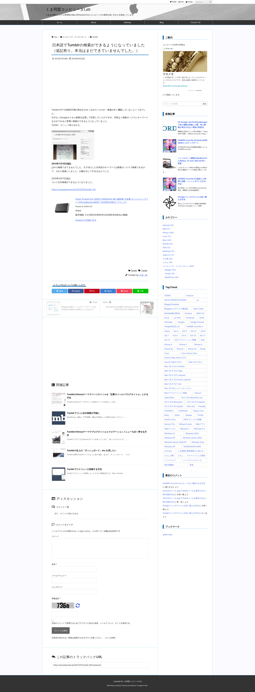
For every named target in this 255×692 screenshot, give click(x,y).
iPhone (168, 233)
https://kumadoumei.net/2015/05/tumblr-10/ (74, 189)
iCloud (167, 331)
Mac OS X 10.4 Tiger (173, 371)
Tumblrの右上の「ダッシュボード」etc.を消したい (91, 450)
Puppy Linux (198, 411)
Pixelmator (183, 411)
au (198, 300)
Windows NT (169, 438)
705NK (167, 295)
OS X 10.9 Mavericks (173, 402)
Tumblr (95, 37)
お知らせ (168, 255)
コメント (55, 536)
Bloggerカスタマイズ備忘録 (176, 309)
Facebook (190, 318)
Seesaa (188, 415)
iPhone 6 (198, 344)
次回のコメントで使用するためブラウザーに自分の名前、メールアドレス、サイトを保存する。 (92, 623)
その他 (168, 259)
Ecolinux (188, 313)
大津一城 (143, 275)
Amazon (189, 295)
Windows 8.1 (199, 429)
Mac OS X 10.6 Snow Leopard (177, 379)
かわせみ (168, 451)
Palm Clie (191, 406)
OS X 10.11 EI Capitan (173, 406)
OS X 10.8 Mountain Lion (192, 397)
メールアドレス (59, 575)
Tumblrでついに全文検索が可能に (83, 413)
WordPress (171, 277)
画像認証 (56, 598)
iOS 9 (184, 335)
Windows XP (169, 446)
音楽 (191, 465)
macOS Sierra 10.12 (172, 362)
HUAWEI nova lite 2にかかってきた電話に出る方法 (184, 483)
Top (55, 37)
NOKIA (168, 244)
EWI (166, 229)
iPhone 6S (168, 349)
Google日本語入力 (172, 326)
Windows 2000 (192, 433)
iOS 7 (166, 335)
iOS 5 (184, 331)
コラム (167, 262)
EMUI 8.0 (201, 313)
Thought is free (142, 685)
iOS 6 (203, 331)
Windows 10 (169, 433)
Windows (169, 251)
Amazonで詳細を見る (85, 220)
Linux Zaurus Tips (189, 353)
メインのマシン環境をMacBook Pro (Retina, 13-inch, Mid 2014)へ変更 (192, 160)
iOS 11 (202, 335)
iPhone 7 (180, 349)
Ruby (166, 415)
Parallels (202, 406)
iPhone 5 (183, 344)
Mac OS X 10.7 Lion (172, 384)
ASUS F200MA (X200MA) (175, 300)
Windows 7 (185, 429)
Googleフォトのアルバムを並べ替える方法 (181, 505)
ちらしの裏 (169, 455)
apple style (167, 534)
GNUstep (168, 322)
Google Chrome (197, 322)
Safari (177, 415)
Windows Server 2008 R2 (175, 442)
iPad (203, 340)
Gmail (201, 318)
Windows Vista (198, 442)
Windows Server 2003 (192, 438)
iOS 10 (193, 335)
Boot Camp (198, 309)
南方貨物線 (169, 465)
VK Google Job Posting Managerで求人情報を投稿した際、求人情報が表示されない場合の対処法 (192, 124)
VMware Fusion (185, 424)
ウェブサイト (57, 587)
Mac (167, 240)
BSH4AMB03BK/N (172, 313)
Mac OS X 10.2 (195, 362)
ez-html (177, 318)
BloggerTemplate (171, 304)
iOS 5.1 (194, 331)
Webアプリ (200, 424)
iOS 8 (175, 335)
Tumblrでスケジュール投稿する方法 (84, 469)
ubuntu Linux (170, 419)
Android (168, 225)
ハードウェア (170, 460)
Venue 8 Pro (169, 424)
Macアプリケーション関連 (175, 393)
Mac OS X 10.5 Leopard (174, 375)
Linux (167, 236)
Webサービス (170, 429)
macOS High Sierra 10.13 (175, 357)
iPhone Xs (192, 349)
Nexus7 (198, 393)
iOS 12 (167, 340)
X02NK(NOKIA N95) (192, 446)
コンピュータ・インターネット (74, 37)
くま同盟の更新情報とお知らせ (191, 451)
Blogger (170, 270)
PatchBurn (168, 411)
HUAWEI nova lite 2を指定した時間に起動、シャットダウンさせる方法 (192, 181)
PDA (166, 247)
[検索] (210, 2)
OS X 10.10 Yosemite (196, 402)
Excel (166, 318)
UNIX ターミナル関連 (192, 419)
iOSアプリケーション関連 (185, 340)
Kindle (202, 349)
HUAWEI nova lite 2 (194, 326)
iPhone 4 (168, 344)
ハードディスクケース (192, 460)
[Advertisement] (100, 85)
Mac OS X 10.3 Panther (174, 366)
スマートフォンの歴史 (196, 455)
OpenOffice (169, 397)
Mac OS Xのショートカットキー (178, 388)
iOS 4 (176, 331)
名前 (54, 564)
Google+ (181, 322)
